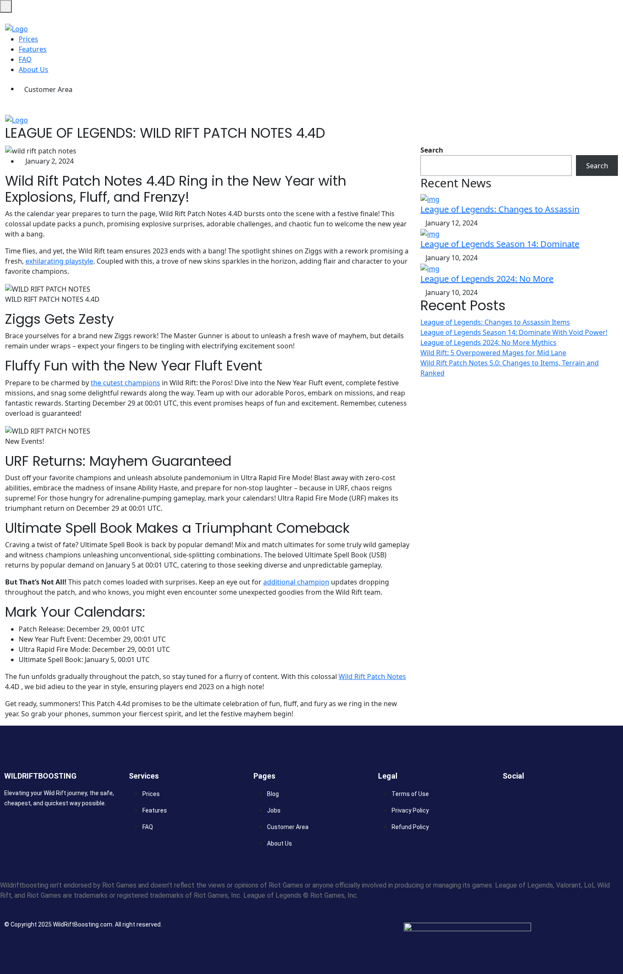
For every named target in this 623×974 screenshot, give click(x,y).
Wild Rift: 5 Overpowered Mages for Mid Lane (493, 352)
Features (33, 49)
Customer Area (48, 89)
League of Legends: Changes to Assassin (499, 209)
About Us (33, 69)
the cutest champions (125, 382)
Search (431, 150)
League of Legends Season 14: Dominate (499, 244)
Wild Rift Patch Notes (372, 676)
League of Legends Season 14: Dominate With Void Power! (513, 332)
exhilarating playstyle (59, 261)
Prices (28, 39)
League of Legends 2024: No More (486, 278)
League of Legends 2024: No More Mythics (488, 342)
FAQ (25, 59)
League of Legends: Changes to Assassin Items (495, 322)
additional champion (296, 582)
